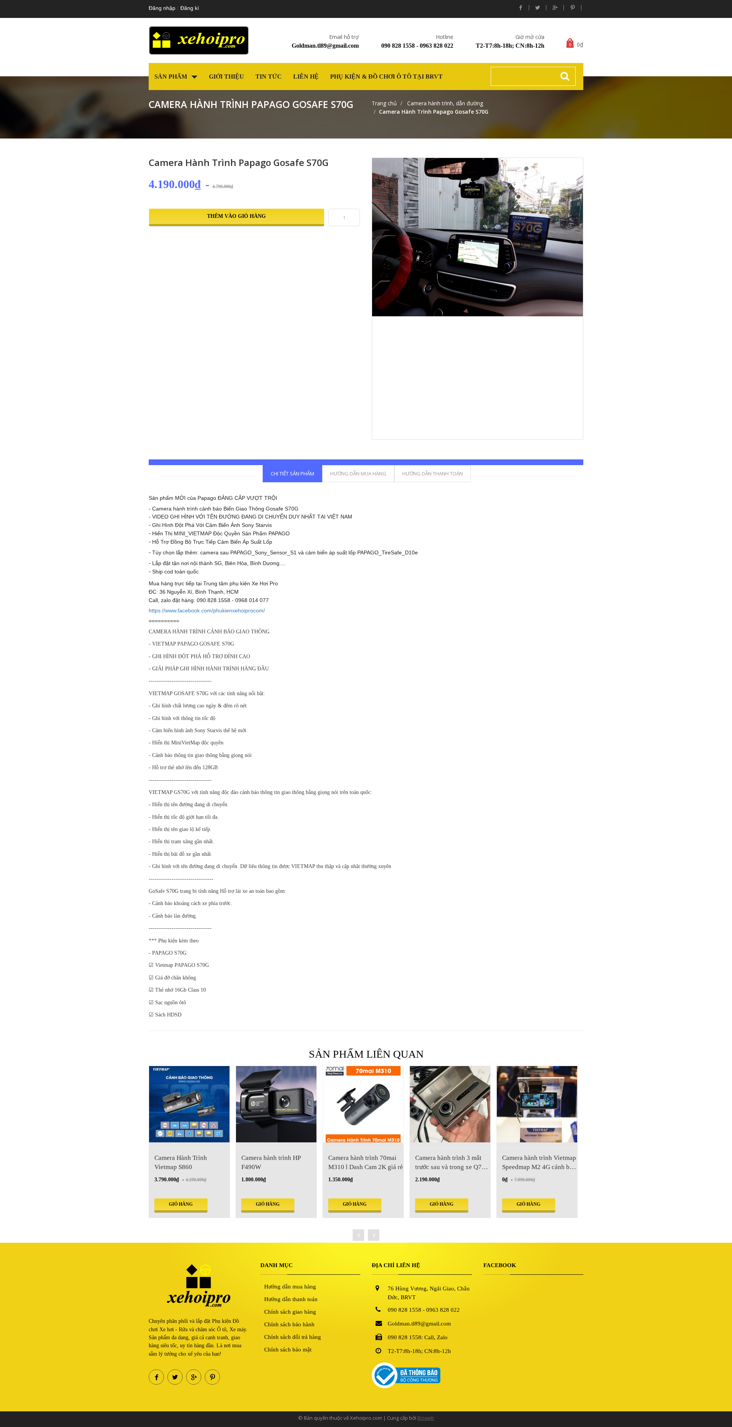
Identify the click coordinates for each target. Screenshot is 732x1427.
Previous (362, 272)
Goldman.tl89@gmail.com (325, 45)
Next (592, 272)
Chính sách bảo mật (287, 1349)
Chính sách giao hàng (290, 1312)
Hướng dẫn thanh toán (291, 1299)
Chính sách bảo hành (289, 1324)
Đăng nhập (162, 8)
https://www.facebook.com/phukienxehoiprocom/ (207, 610)
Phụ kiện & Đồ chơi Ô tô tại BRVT (386, 76)
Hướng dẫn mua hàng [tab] (358, 473)
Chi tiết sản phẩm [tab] (292, 473)
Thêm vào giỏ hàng (236, 216)
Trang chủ (384, 103)
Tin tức (268, 76)
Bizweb (425, 1417)
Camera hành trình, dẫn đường (444, 103)
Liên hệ (306, 76)
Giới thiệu (226, 76)
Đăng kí (189, 8)
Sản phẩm (171, 76)
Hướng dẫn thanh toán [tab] (432, 473)
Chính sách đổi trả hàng (292, 1337)
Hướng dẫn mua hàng (290, 1287)
